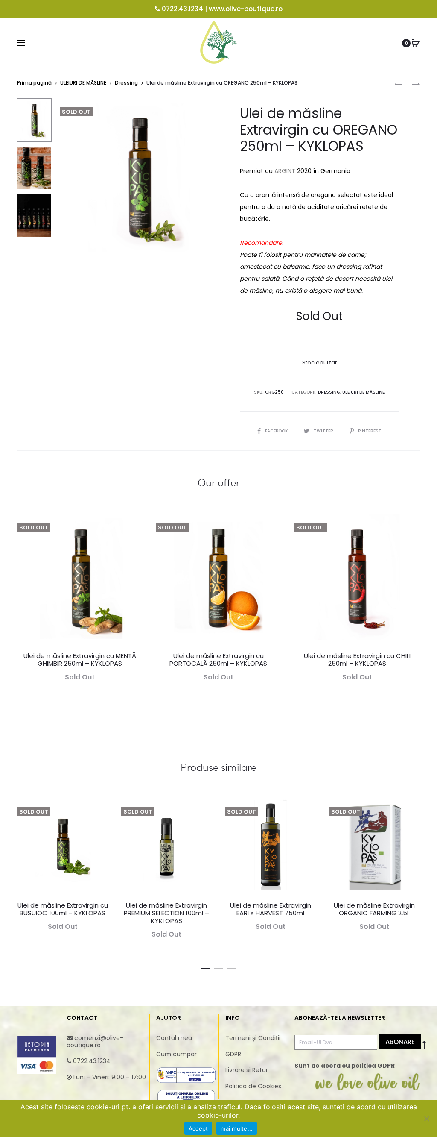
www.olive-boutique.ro (246, 8)
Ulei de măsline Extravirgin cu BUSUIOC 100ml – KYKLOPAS (62, 909)
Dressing (126, 82)
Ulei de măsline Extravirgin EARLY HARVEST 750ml (270, 909)
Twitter (324, 431)
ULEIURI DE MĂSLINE (83, 82)
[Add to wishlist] (132, 525)
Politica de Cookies (253, 1086)
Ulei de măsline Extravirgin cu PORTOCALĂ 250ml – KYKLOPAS (218, 659)
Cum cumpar (176, 1054)
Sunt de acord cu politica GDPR (344, 1065)
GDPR (233, 1054)
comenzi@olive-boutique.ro (95, 1041)
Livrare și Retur (246, 1070)
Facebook (277, 431)
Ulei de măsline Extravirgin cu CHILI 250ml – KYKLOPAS (357, 659)
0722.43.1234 (182, 8)
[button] (205, 967)
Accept (198, 1128)
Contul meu (174, 1038)
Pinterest (370, 431)
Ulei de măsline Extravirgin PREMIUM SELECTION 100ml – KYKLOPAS (166, 913)
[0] (415, 43)
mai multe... (237, 1128)
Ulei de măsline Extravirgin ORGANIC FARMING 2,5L (374, 909)
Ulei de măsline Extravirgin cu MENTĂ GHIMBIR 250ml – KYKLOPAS (79, 659)
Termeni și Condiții (252, 1038)
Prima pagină (34, 82)
